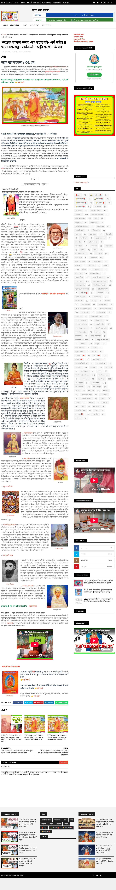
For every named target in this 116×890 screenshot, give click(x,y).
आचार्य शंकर (24, 398)
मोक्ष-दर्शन (100, 293)
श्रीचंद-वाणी (85, 312)
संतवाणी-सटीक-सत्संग (81, 328)
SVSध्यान (78, 418)
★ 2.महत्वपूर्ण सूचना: (74, 15)
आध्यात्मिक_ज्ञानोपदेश (97, 214)
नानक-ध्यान (78, 257)
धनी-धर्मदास (78, 246)
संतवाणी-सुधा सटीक (101, 328)
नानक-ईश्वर (98, 254)
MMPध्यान (101, 379)
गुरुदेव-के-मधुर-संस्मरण (81, 226)
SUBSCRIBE (94, 75)
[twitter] (97, 2)
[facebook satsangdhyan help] (93, 876)
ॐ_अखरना (98, 207)
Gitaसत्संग (108, 367)
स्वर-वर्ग (94, 351)
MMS (77, 391)
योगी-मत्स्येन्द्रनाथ (80, 297)
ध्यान (95, 250)
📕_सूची (77, 195)
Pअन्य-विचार (22, 35)
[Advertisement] (94, 155)
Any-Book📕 (80, 355)
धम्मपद (82, 250)
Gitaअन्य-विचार (101, 363)
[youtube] (101, 2)
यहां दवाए (37, 696)
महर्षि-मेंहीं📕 (84, 293)
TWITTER (83, 554)
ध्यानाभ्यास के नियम (79, 39)
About (9, 2)
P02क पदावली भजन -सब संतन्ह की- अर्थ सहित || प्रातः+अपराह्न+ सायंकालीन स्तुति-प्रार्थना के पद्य (34, 737)
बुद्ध (50, 363)
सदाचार (83, 344)
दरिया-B (77, 242)
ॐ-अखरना (78, 210)
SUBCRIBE (109, 566)
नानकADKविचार (80, 261)
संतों (2, 168)
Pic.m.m (96, 406)
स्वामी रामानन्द (28, 433)
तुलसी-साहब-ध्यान (100, 238)
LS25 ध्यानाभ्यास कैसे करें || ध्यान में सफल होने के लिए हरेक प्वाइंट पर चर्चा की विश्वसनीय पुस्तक (98, 600)
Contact (16, 2)
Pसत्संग (91, 402)
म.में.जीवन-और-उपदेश (99, 285)
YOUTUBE (83, 566)
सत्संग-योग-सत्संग (95, 336)
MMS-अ (91, 391)
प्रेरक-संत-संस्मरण (98, 277)
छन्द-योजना (93, 234)
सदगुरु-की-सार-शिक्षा (102, 340)
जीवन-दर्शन (108, 234)
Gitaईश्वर (78, 367)
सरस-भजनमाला (79, 347)
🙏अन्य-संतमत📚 (80, 199)
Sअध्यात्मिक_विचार (80, 410)
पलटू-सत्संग (98, 269)
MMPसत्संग (95, 383)
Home (3, 2)
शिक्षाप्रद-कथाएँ (102, 304)
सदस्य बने (10, 623)
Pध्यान (77, 402)
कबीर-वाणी (78, 222)
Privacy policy (25, 2)
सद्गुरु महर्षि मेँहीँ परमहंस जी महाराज (57, 67)
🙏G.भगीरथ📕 (99, 203)
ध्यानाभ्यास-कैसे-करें (80, 254)
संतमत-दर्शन (99, 320)
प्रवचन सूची (66, 2)
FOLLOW (110, 554)
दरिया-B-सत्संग (93, 242)
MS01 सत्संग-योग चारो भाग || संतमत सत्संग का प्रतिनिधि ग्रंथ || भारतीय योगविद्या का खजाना (98, 591)
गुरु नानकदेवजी (7, 486)
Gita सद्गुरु (95, 359)
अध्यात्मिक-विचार (95, 210)
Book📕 (97, 355)
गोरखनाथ (78, 234)
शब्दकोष (25, 25)
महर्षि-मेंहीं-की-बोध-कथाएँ (82, 289)
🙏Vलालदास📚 (80, 207)
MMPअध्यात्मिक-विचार (81, 375)
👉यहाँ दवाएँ (38, 688)
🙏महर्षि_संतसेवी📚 (80, 203)
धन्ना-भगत (94, 246)
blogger (63, 762)
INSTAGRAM (84, 560)
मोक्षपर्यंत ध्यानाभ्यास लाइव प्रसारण (83, 41)
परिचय (84, 269)
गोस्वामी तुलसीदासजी (9, 525)
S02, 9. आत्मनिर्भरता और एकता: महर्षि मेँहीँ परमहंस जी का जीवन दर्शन (105, 861)
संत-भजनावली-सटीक (96, 316)
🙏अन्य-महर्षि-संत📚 (96, 195)
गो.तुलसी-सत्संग (79, 230)
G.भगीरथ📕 (78, 359)
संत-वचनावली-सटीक (80, 320)
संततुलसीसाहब (10, 584)
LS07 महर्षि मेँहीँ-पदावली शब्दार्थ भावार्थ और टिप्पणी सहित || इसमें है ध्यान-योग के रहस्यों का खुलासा (98, 582)
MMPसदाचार (79, 387)
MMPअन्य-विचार (103, 375)
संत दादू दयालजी (27, 586)
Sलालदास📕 (79, 414)
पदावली (16, 35)
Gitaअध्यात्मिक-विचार (81, 363)
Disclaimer (36, 2)
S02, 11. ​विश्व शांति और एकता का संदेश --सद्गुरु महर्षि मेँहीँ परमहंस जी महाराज (105, 835)
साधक (94, 347)
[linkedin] (111, 2)
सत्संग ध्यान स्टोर (34, 25)
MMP (99, 371)
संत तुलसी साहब (8, 555)
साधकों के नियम (78, 37)
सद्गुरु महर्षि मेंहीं (57, 2)
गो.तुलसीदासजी (59, 548)
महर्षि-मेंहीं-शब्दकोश (103, 289)
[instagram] (104, 2)
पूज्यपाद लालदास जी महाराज (52, 72)
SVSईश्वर (96, 414)
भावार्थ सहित (11, 667)
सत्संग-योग (78, 336)
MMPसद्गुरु (97, 387)
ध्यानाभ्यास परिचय (79, 34)
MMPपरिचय (79, 383)
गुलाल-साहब (100, 226)
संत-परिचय (78, 316)
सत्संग (97, 332)
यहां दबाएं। (32, 606)
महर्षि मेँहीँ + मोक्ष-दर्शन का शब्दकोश (53, 294)
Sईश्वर (96, 410)
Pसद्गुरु (105, 402)
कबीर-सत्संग (94, 222)
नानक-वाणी (94, 257)
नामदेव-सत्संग (97, 261)
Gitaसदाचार (84, 371)
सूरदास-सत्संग (79, 351)
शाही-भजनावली (86, 304)
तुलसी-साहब (84, 238)
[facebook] (94, 2)
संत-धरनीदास (101, 312)
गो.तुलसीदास (96, 230)
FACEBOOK (84, 548)
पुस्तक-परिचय (79, 277)
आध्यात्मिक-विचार (80, 218)
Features (14, 25)
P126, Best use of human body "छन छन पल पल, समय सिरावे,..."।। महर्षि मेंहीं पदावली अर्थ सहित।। (11, 738)
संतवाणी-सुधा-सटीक (80, 332)
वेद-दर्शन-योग (78, 301)
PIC (83, 406)
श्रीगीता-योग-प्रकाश (105, 308)
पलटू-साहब (78, 273)
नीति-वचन (91, 265)
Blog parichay (46, 2)
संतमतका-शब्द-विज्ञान (81, 324)
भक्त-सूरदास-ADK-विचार (99, 281)
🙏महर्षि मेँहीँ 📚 (98, 199)
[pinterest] (108, 2)
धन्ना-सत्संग (108, 246)
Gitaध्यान (93, 367)
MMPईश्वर (85, 379)
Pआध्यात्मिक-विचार (86, 398)
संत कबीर (27, 458)
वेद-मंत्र (94, 301)
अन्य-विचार (10, 35)
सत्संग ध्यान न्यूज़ (46, 25)
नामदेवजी (77, 265)
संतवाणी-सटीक (100, 324)
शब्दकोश (107, 301)
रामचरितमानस (97, 297)
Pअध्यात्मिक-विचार (87, 394)
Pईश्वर (102, 398)
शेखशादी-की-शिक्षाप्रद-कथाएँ (83, 308)
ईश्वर (95, 218)
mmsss (105, 391)
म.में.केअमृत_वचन (80, 285)
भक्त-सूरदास (78, 281)
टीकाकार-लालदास (57, 336)
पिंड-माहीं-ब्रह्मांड (94, 273)
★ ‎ (62, 15)
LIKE (111, 548)
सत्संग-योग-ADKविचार (81, 340)
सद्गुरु (97, 344)
